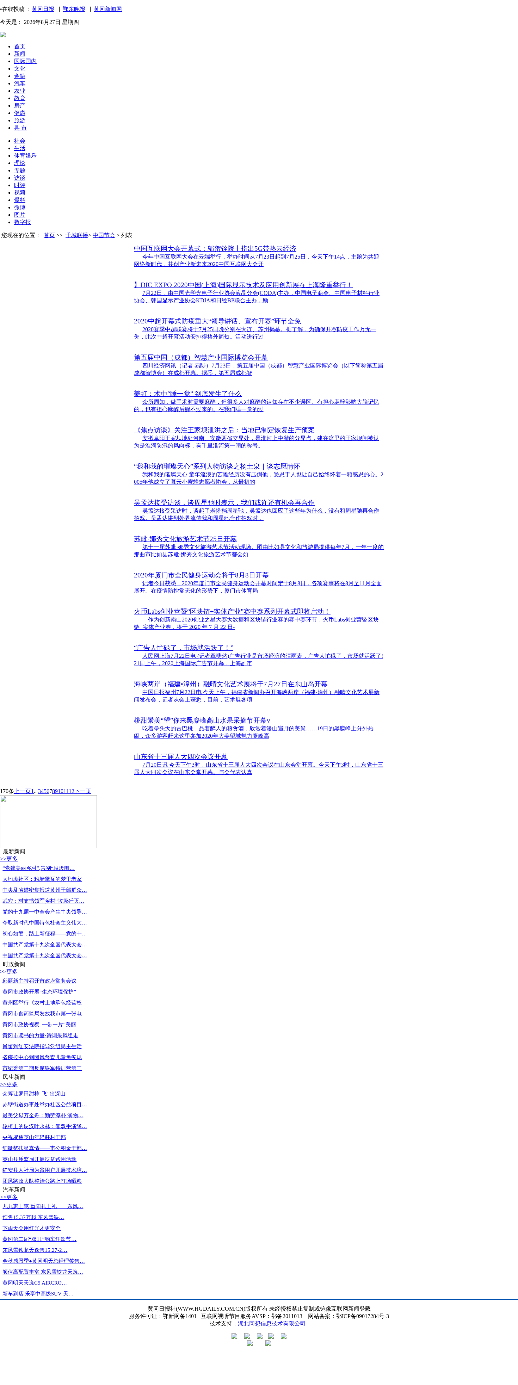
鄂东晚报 (74, 9)
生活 (19, 148)
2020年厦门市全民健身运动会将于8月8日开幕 (201, 575)
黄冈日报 (43, 9)
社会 (19, 141)
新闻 (19, 54)
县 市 (20, 128)
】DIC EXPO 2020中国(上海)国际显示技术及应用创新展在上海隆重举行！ (243, 285)
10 (60, 791)
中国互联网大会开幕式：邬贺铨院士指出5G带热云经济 (215, 248)
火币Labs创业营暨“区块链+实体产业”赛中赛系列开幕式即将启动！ (232, 611)
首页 (19, 46)
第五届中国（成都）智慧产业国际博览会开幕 (201, 357)
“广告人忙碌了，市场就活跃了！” (183, 647)
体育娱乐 (25, 156)
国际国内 (25, 61)
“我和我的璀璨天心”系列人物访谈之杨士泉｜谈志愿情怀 (217, 466)
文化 (19, 69)
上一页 (22, 791)
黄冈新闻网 (108, 9)
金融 (19, 76)
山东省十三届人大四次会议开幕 (181, 756)
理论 (19, 163)
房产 (19, 106)
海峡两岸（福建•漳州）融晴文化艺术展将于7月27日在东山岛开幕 (231, 684)
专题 (19, 170)
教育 (19, 98)
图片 (19, 215)
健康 (19, 113)
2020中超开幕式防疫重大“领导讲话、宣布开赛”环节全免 (217, 321)
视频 (19, 193)
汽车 (19, 83)
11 (66, 791)
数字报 (22, 222)
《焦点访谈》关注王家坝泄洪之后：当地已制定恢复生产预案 (224, 430)
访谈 (19, 178)
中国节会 (104, 235)
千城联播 (77, 235)
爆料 (19, 200)
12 (71, 791)
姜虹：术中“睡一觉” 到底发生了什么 (188, 393)
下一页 (82, 791)
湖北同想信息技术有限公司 (273, 1324)
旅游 (19, 120)
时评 (19, 185)
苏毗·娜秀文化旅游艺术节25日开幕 (185, 539)
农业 (19, 91)
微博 (19, 207)
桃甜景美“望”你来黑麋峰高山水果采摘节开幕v (202, 720)
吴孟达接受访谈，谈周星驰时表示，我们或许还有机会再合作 (224, 502)
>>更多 (9, 859)
